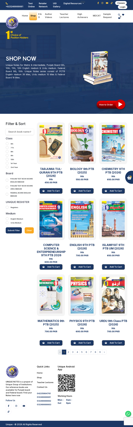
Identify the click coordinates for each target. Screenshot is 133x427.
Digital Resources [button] (73, 3)
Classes (121, 3)
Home (39, 373)
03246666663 (44, 404)
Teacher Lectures (45, 382)
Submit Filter (14, 230)
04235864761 (44, 393)
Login (122, 7)
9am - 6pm (69, 401)
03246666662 (44, 401)
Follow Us (10, 400)
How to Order (106, 104)
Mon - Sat (61, 401)
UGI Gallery (56, 5)
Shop (39, 377)
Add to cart (53, 191)
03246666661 (44, 397)
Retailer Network (43, 5)
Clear (29, 230)
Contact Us (42, 387)
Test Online (31, 5)
